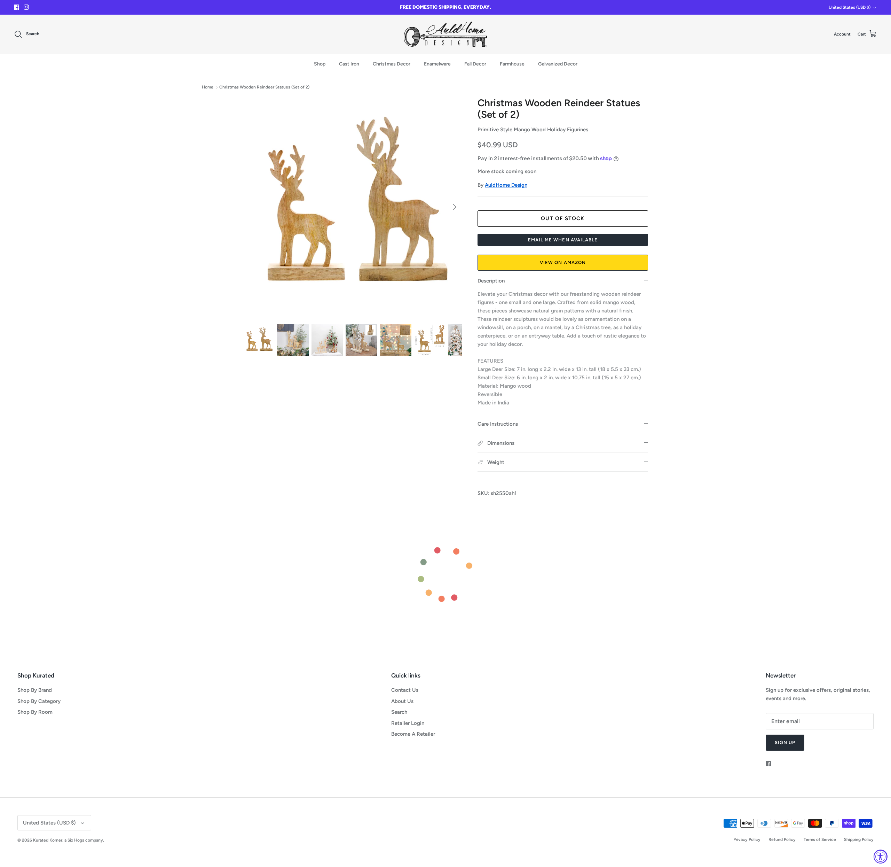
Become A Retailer (413, 734)
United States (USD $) (849, 7)
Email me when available (563, 239)
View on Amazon (563, 262)
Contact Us (404, 690)
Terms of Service (820, 839)
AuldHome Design (506, 185)
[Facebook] (16, 7)
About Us (402, 701)
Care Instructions (498, 424)
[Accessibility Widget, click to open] (881, 857)
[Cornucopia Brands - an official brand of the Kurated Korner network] (445, 34)
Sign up (785, 742)
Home (207, 87)
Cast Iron (349, 64)
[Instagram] (26, 7)
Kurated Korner (47, 840)
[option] (352, 207)
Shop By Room (35, 712)
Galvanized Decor (557, 64)
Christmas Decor (391, 64)
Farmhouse (512, 64)
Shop (319, 64)
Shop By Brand (34, 690)
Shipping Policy (859, 839)
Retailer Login (407, 723)
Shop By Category (39, 701)
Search (399, 712)
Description (491, 281)
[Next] (454, 207)
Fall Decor (475, 64)
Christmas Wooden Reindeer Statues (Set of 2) (264, 87)
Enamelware (437, 64)
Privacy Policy (746, 839)
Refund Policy (782, 839)
